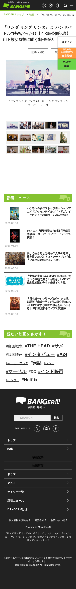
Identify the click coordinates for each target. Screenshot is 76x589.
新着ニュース (15, 500)
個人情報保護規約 (18, 520)
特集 (10, 448)
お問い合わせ (58, 520)
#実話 (36, 362)
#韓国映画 (14, 355)
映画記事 (38, 457)
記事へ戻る (38, 52)
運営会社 (39, 520)
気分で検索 (67, 64)
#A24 (62, 354)
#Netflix (29, 379)
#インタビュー (40, 354)
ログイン (67, 41)
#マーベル (16, 371)
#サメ (58, 345)
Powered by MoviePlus (37, 527)
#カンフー (12, 380)
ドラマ (11, 474)
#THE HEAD (37, 345)
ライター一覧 (15, 491)
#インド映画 (50, 371)
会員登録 (67, 52)
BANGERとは (17, 509)
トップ (11, 440)
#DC (32, 372)
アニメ (11, 482)
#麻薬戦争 (14, 346)
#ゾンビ (49, 363)
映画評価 (38, 465)
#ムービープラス (17, 363)
